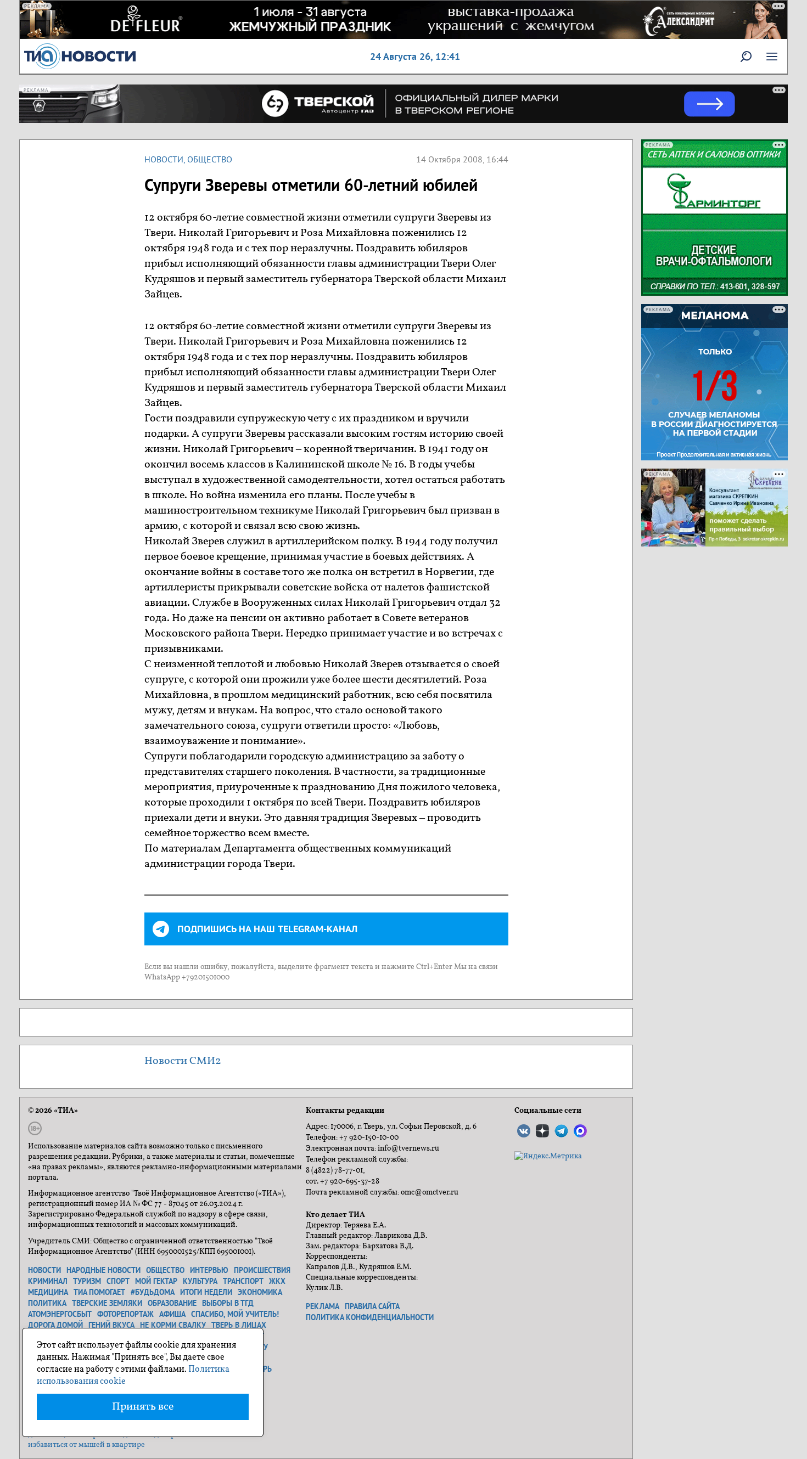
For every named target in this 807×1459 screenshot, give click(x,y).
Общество (209, 159)
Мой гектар (156, 1281)
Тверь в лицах (238, 1325)
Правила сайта (372, 1306)
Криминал (48, 1281)
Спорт (118, 1281)
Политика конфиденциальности (370, 1317)
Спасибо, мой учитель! (235, 1314)
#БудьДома (153, 1292)
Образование (172, 1303)
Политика (47, 1303)
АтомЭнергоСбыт (60, 1314)
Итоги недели (206, 1292)
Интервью (209, 1270)
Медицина (48, 1292)
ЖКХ (277, 1281)
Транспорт (243, 1281)
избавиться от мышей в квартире (86, 1445)
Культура (200, 1281)
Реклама (322, 1306)
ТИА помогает (99, 1292)
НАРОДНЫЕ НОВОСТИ (103, 1270)
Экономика (260, 1292)
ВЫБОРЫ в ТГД (228, 1303)
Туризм (87, 1281)
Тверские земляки (107, 1303)
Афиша (172, 1314)
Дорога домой (55, 1325)
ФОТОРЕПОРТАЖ (125, 1314)
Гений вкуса (111, 1325)
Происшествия (262, 1270)
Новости (163, 159)
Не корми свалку (173, 1325)
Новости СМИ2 (182, 1061)
